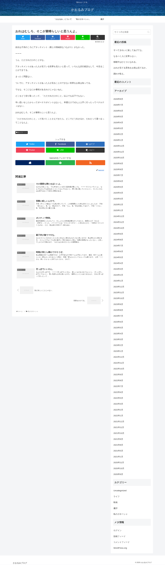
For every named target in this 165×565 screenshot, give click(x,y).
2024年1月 (118, 281)
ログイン (117, 530)
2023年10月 (118, 298)
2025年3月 (118, 199)
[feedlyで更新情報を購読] (60, 162)
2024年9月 (118, 234)
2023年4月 (118, 333)
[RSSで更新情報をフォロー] (90, 162)
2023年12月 (118, 287)
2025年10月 (118, 158)
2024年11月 (118, 222)
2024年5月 (118, 257)
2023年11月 (118, 292)
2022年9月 (118, 374)
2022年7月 (118, 386)
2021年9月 (118, 439)
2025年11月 (118, 152)
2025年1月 (118, 210)
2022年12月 (118, 357)
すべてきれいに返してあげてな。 (128, 50)
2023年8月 (118, 310)
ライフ (116, 496)
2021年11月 (118, 427)
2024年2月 (118, 275)
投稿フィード (119, 536)
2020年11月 (118, 462)
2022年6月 (118, 392)
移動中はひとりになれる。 (125, 62)
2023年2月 (118, 345)
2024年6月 (118, 251)
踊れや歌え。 (119, 74)
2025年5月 (118, 187)
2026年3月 (118, 128)
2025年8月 (118, 169)
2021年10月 (118, 433)
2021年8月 (118, 445)
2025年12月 (118, 146)
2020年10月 (118, 468)
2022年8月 (118, 380)
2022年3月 (118, 404)
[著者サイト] (30, 162)
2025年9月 (118, 163)
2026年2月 (118, 134)
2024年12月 (118, 216)
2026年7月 (118, 105)
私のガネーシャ (22, 132)
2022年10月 (118, 369)
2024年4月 (118, 263)
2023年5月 (118, 328)
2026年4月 (118, 122)
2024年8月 (118, 240)
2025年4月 (118, 193)
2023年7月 (118, 316)
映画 (115, 502)
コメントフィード (121, 542)
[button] (148, 32)
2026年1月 (118, 140)
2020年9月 (118, 474)
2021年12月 (118, 421)
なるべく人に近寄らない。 (125, 56)
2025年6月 (118, 181)
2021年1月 (118, 457)
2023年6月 (118, 322)
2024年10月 (118, 228)
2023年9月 (118, 304)
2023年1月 (118, 351)
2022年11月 (118, 363)
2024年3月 (118, 269)
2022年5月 (118, 398)
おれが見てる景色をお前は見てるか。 (130, 68)
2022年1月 (118, 415)
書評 (115, 508)
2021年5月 (118, 451)
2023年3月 (118, 339)
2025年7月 (118, 175)
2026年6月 (118, 111)
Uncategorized (119, 490)
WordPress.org (120, 548)
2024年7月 (118, 246)
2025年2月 (118, 204)
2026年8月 (118, 99)
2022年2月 (118, 410)
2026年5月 (118, 116)
